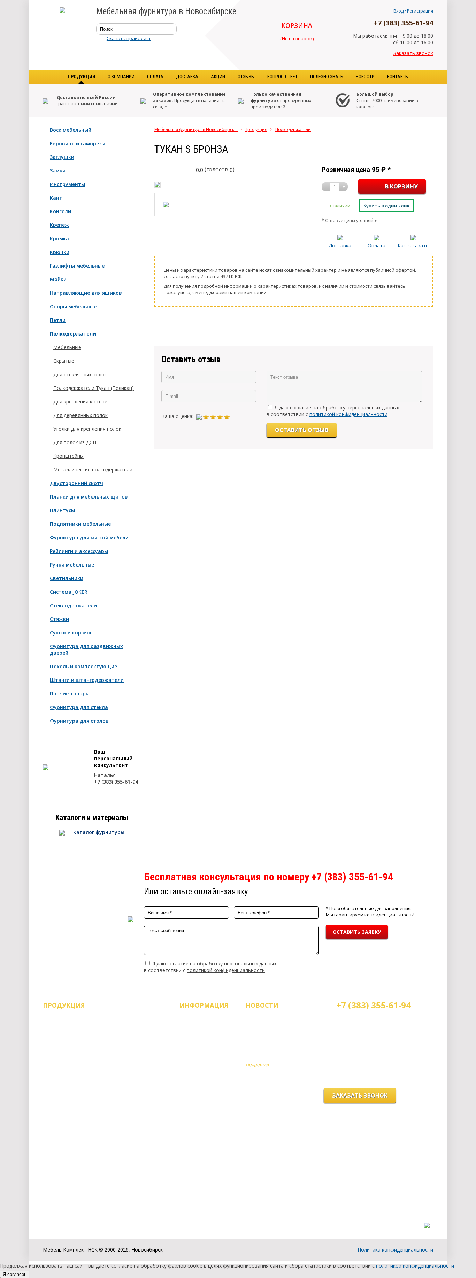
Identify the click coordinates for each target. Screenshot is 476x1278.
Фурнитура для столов (79, 720)
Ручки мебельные (72, 564)
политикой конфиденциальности (348, 414)
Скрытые (63, 360)
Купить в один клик (386, 205)
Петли (58, 320)
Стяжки (59, 619)
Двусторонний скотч (76, 483)
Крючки (59, 252)
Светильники (66, 578)
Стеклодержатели (73, 605)
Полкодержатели (73, 333)
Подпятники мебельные (80, 524)
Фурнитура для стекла (79, 707)
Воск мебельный (70, 129)
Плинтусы (62, 510)
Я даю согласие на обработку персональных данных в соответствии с (333, 410)
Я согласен (14, 1274)
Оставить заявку (357, 932)
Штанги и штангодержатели (87, 680)
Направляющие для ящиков (86, 293)
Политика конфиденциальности (395, 1249)
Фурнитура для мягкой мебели (89, 537)
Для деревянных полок (80, 415)
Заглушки (62, 157)
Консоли (60, 211)
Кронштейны (68, 456)
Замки (58, 170)
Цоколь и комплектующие (83, 666)
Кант (56, 197)
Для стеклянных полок (80, 374)
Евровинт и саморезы (77, 143)
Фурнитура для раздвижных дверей (86, 649)
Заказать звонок (413, 53)
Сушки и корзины (72, 632)
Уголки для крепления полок (87, 428)
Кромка (59, 238)
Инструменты (67, 184)
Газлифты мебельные (77, 265)
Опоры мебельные (73, 306)
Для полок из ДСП (74, 442)
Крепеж (59, 225)
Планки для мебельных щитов (89, 496)
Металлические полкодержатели (92, 469)
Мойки (58, 279)
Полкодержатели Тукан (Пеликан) (93, 388)
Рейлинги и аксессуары (79, 551)
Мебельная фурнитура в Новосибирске (196, 129)
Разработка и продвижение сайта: (391, 1218)
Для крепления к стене (80, 401)
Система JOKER (68, 591)
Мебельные (67, 347)
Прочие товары (70, 693)
